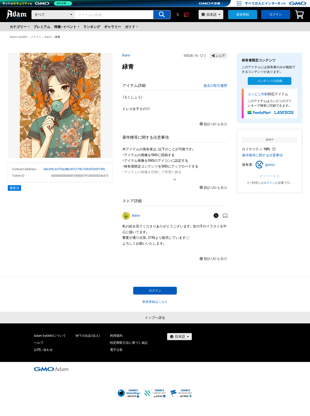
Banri (48, 37)
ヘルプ (38, 342)
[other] (225, 215)
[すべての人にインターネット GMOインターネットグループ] (276, 3)
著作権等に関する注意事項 (262, 155)
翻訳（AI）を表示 (215, 124)
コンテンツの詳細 (269, 81)
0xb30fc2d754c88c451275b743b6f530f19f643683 (75, 169)
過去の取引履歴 (215, 86)
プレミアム (41, 27)
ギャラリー (112, 26)
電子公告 (116, 350)
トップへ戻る (155, 318)
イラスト (36, 37)
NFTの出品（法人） (88, 335)
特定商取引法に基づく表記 (129, 342)
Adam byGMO (18, 37)
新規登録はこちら (155, 302)
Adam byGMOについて (50, 335)
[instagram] (186, 14)
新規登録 (242, 14)
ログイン (275, 14)
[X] (177, 14)
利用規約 (116, 335)
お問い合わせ (43, 350)
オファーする (269, 176)
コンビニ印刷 (258, 94)
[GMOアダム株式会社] (51, 369)
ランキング (91, 26)
